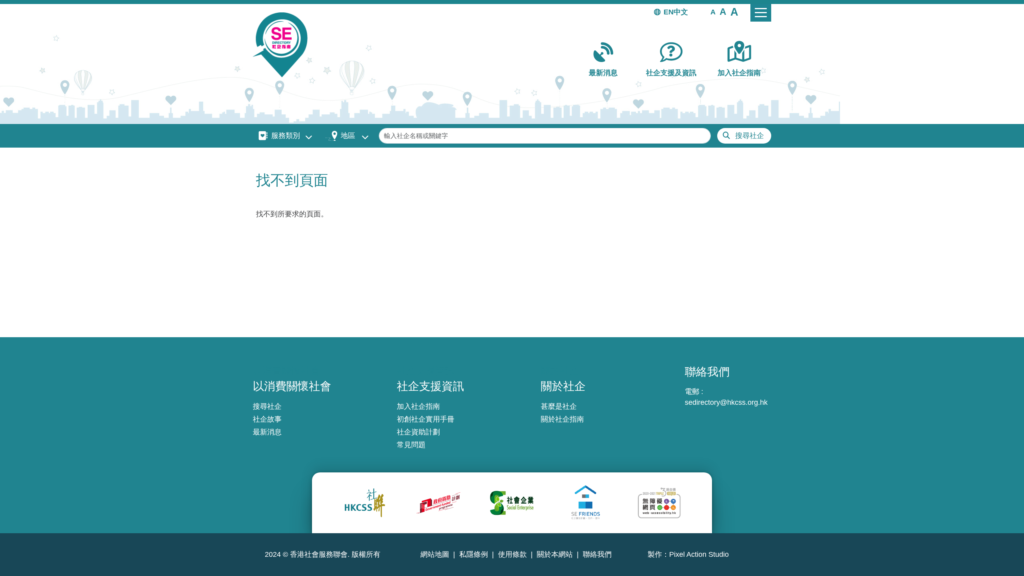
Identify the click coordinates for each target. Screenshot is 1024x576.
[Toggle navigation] (760, 13)
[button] (713, 12)
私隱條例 (473, 554)
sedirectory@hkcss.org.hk (726, 402)
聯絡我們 (597, 554)
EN (669, 12)
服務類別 (285, 136)
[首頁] (283, 44)
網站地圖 (434, 554)
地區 (348, 136)
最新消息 (603, 73)
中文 (681, 12)
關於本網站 (555, 554)
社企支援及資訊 (671, 73)
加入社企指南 (739, 73)
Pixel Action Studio (699, 554)
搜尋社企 (749, 136)
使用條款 (512, 554)
